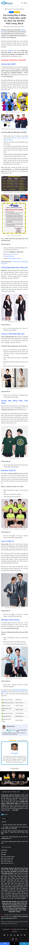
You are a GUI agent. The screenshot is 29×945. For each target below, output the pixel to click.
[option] (14, 779)
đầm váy (14, 138)
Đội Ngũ (3, 854)
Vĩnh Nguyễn (7, 26)
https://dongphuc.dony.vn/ (14, 258)
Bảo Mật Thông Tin (7, 861)
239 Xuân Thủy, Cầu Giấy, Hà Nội (16, 824)
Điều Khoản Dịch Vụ (7, 863)
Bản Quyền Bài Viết (7, 859)
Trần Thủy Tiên (11, 726)
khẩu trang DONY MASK (22, 129)
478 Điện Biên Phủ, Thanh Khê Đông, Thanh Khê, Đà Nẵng (14, 827)
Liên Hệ (3, 852)
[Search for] (22, 3)
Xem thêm (15, 810)
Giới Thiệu (4, 850)
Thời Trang (16, 9)
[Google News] (14, 768)
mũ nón (19, 138)
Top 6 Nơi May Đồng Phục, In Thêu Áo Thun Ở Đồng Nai (14, 782)
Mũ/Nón (22, 9)
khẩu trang (9, 139)
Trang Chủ (9, 9)
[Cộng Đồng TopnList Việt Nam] (6, 3)
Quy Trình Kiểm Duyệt (7, 856)
